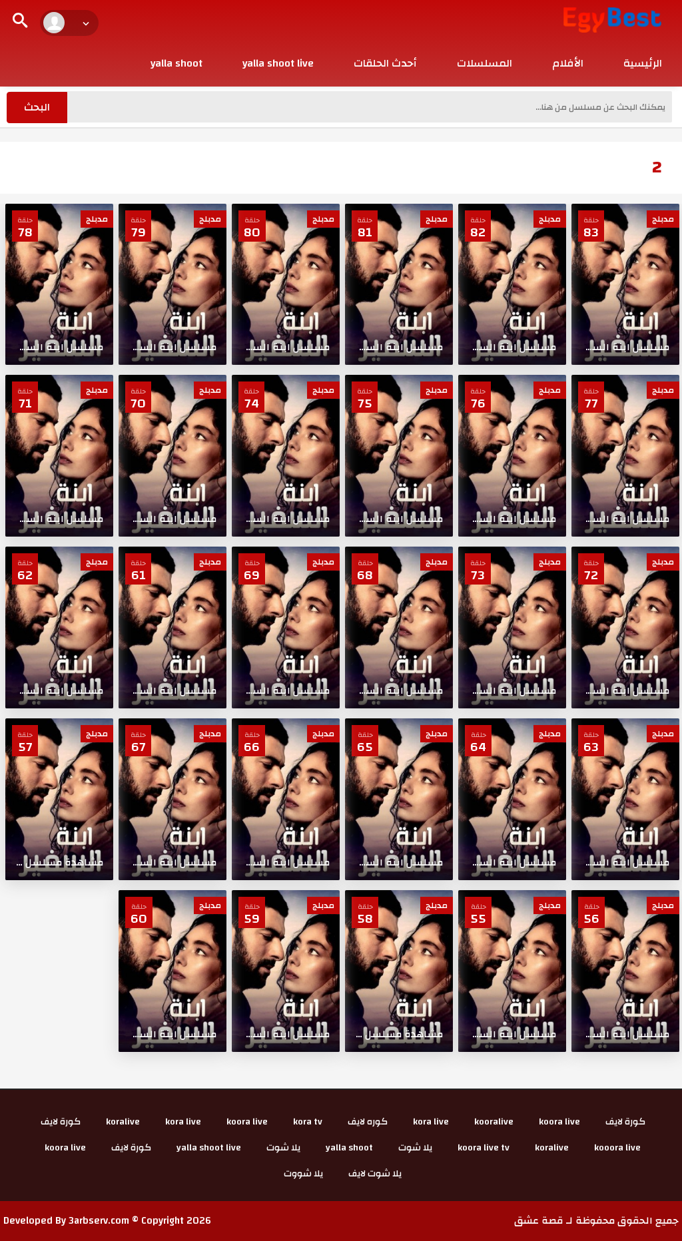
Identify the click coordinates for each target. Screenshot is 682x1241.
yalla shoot (176, 63)
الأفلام (567, 63)
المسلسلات (484, 63)
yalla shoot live (278, 63)
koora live (559, 1121)
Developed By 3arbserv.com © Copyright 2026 (107, 1221)
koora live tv (484, 1147)
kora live (431, 1121)
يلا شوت (415, 1147)
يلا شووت (303, 1173)
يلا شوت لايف (375, 1173)
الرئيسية (642, 63)
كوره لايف (368, 1121)
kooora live (617, 1147)
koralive (123, 1121)
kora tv (307, 1121)
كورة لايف (625, 1121)
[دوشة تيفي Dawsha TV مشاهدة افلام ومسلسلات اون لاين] (612, 19)
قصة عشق (538, 1221)
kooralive (493, 1121)
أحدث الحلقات (385, 63)
